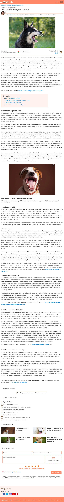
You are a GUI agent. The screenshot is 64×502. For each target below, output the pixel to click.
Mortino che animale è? (9, 415)
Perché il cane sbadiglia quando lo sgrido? (30, 91)
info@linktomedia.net (29, 479)
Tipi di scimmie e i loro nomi (10, 412)
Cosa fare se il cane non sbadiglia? (15, 105)
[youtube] (13, 494)
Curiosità (9, 5)
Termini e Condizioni (39, 500)
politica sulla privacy (16, 472)
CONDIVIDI (57, 3)
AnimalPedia (3, 5)
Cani (56, 53)
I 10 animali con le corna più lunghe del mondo (15, 420)
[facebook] (3, 494)
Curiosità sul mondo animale (17, 5)
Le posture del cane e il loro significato (23, 438)
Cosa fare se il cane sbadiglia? (13, 103)
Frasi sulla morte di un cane (10, 405)
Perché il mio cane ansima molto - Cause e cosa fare (55, 429)
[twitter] (7, 494)
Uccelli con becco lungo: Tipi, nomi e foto (14, 410)
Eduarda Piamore (10, 15)
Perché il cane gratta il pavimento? (22, 429)
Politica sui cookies (59, 500)
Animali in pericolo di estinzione (25, 393)
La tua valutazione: (24, 469)
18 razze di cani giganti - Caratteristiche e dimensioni (16, 417)
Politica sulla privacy (49, 500)
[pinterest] (16, 494)
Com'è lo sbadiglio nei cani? (12, 98)
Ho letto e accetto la (12, 472)
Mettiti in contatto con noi (28, 500)
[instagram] (10, 494)
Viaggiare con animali (40, 393)
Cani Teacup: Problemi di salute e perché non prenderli (17, 407)
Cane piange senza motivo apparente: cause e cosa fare (54, 439)
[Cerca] (62, 2)
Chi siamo (19, 500)
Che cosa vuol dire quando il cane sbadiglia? (17, 100)
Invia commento (56, 473)
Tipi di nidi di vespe (8, 402)
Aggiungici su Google (24, 52)
